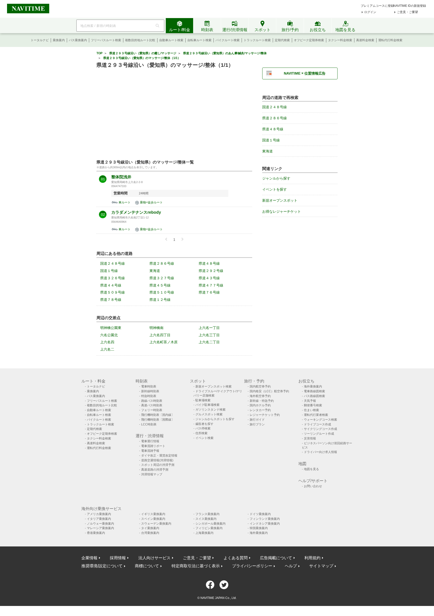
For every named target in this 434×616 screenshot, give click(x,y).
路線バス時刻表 (151, 401)
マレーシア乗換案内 (100, 528)
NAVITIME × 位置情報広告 (304, 73)
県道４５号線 (160, 285)
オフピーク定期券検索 (309, 40)
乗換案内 (59, 40)
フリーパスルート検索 (106, 40)
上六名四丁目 (160, 335)
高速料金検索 (365, 40)
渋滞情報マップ (151, 474)
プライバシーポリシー (252, 566)
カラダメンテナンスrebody (136, 212)
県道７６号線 (209, 292)
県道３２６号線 (112, 278)
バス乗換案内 (78, 40)
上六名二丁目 (209, 342)
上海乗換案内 (204, 533)
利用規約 (312, 558)
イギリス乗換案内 (153, 514)
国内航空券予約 (260, 386)
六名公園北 (109, 335)
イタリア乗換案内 (99, 519)
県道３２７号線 (161, 278)
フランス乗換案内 (207, 514)
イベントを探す (274, 189)
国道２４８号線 (112, 263)
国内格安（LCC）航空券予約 (269, 391)
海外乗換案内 (313, 386)
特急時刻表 (148, 396)
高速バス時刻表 (151, 405)
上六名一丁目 (209, 328)
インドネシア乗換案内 (265, 523)
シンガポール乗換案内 (210, 523)
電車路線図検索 (314, 391)
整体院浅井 (121, 177)
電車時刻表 (148, 386)
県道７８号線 (110, 300)
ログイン (370, 12)
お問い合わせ (313, 486)
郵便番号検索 (313, 405)
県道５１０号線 (161, 292)
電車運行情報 (150, 441)
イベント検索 (204, 438)
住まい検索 (311, 410)
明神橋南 (156, 328)
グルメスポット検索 (209, 414)
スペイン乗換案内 (153, 519)
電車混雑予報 (150, 451)
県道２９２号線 (211, 271)
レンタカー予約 (260, 410)
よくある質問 (236, 558)
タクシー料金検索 (340, 40)
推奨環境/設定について (102, 566)
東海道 (154, 271)
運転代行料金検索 (390, 40)
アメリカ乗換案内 (99, 514)
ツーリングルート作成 (319, 433)
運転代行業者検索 (316, 415)
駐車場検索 (202, 400)
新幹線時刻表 (150, 391)
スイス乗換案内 (205, 519)
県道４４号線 (110, 285)
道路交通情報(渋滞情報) (157, 460)
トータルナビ (40, 40)
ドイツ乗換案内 (260, 514)
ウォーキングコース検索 (320, 419)
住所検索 (201, 433)
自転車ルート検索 (199, 40)
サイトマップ (321, 566)
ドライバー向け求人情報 (320, 452)
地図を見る (311, 469)
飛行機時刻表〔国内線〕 (157, 415)
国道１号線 (109, 271)
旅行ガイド (257, 419)
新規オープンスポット (279, 200)
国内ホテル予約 (260, 405)
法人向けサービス (154, 558)
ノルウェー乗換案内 (100, 523)
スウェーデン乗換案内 (156, 523)
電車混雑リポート (153, 446)
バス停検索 (202, 428)
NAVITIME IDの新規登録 (409, 6)
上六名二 (107, 349)
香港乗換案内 (96, 533)
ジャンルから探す (276, 178)
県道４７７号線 (211, 285)
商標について (147, 566)
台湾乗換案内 (150, 533)
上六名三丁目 (209, 335)
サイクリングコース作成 (320, 429)
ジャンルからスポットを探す (215, 419)
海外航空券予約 (260, 396)
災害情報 (310, 438)
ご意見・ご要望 (407, 12)
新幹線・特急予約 (262, 401)
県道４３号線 (209, 278)
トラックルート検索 (257, 40)
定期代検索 (282, 40)
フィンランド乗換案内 (265, 519)
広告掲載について (276, 558)
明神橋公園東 (110, 328)
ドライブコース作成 (317, 424)
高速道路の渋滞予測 (154, 469)
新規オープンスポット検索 (213, 386)
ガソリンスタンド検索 (210, 409)
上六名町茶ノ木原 (163, 342)
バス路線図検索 (314, 396)
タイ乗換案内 (150, 528)
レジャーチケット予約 (265, 415)
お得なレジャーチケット (281, 211)
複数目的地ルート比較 (140, 40)
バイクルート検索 (227, 40)
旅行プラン (257, 424)
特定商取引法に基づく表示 (196, 566)
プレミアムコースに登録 (377, 6)
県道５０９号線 (112, 292)
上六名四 (107, 342)
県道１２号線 (160, 300)
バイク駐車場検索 (207, 405)
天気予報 (310, 401)
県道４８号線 (209, 263)
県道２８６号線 (161, 263)
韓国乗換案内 (259, 528)
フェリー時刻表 (151, 410)
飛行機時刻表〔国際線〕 (157, 419)
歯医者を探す (204, 424)
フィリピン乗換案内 (209, 528)
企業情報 (89, 558)
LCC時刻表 (148, 424)
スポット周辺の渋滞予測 (157, 465)
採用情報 (118, 558)
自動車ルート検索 (171, 40)
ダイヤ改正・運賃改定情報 (159, 455)
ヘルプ (291, 566)
